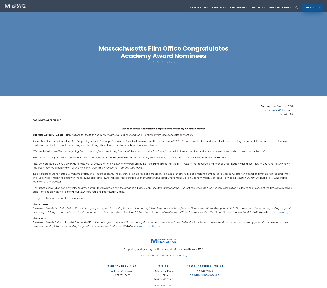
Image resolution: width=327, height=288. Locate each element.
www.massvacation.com (148, 226)
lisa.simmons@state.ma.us (279, 110)
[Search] (296, 8)
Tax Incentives (198, 8)
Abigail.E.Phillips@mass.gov (205, 274)
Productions (238, 8)
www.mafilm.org (279, 212)
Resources (258, 8)
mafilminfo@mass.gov (122, 271)
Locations (219, 8)
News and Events (280, 8)
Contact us (312, 7)
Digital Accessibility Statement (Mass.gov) (163, 255)
